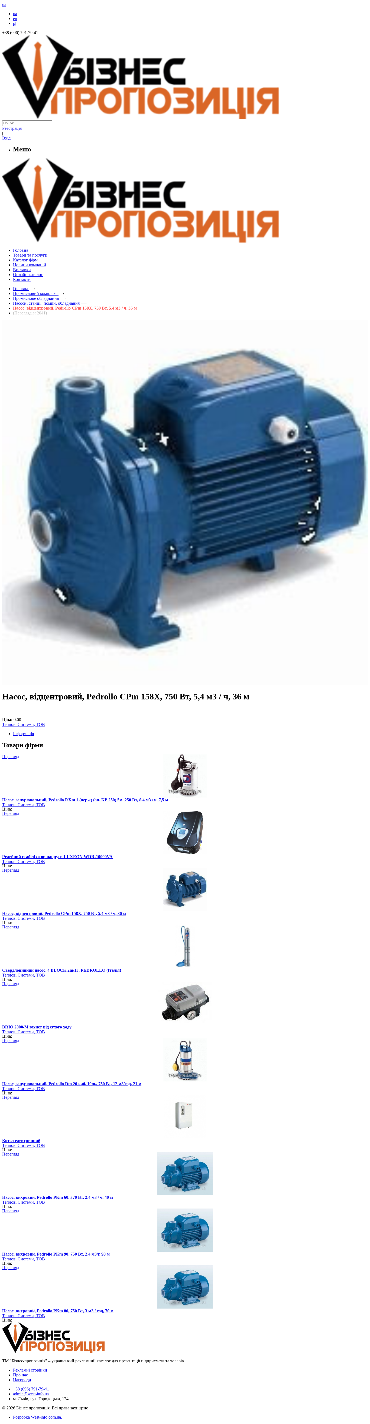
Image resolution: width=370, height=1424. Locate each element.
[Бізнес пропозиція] (185, 117)
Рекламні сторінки (30, 1370)
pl (14, 23)
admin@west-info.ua (31, 1394)
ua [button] (4, 4)
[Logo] (70, 1351)
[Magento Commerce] (185, 240)
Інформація (23, 733)
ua (15, 13)
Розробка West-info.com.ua (37, 1417)
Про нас (20, 1375)
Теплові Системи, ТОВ (23, 724)
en (15, 18)
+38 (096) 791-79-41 (31, 1389)
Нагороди (22, 1379)
